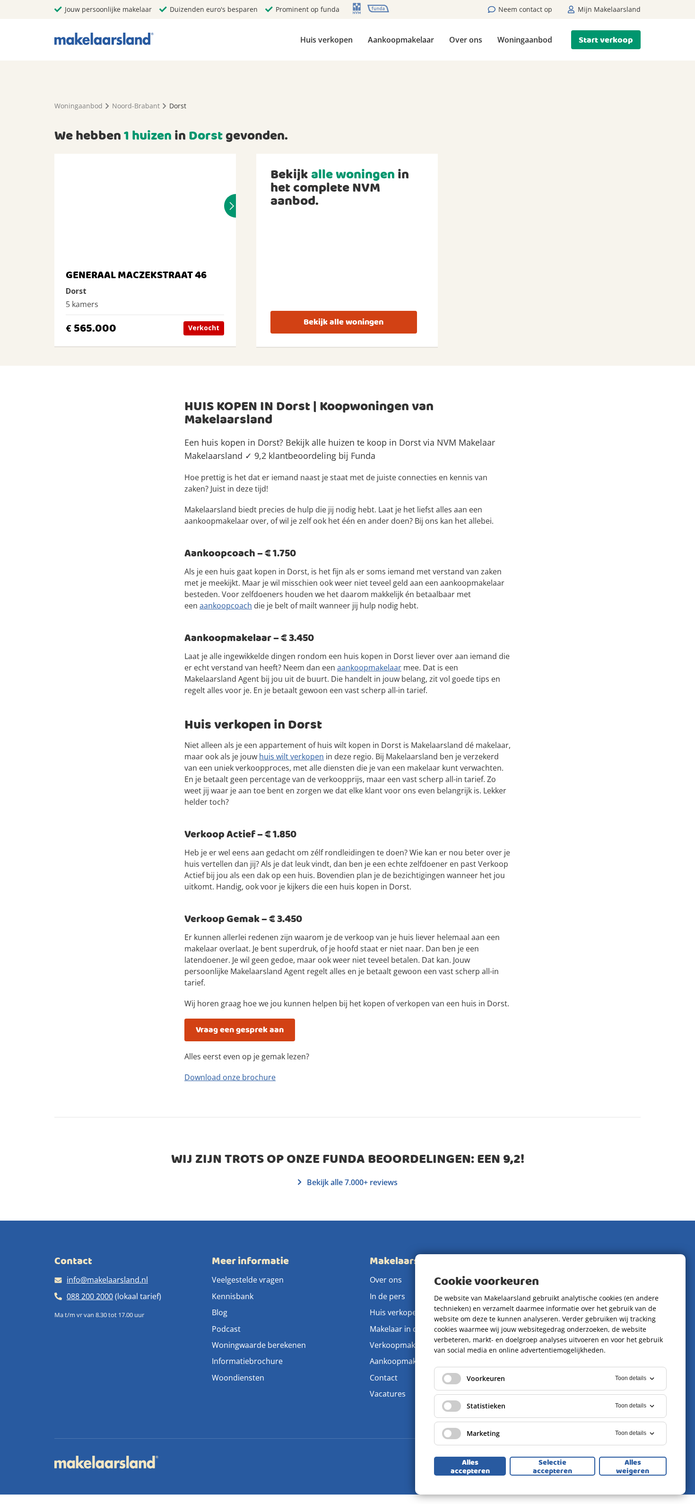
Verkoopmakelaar (401, 1345)
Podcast (226, 1329)
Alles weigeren (632, 1466)
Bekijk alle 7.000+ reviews (351, 1182)
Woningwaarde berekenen (259, 1345)
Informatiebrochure (247, 1361)
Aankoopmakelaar (401, 39)
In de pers (387, 1296)
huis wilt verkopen (291, 756)
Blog (219, 1312)
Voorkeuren (486, 1378)
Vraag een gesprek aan (240, 1029)
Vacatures (388, 1394)
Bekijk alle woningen (343, 322)
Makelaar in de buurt (407, 1329)
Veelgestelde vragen (248, 1280)
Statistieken (486, 1405)
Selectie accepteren (552, 1466)
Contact (384, 1377)
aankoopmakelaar (369, 667)
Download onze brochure (230, 1077)
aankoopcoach (226, 605)
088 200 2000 (90, 1296)
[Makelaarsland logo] (104, 39)
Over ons (465, 39)
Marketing (483, 1433)
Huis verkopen (326, 39)
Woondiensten (238, 1377)
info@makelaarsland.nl (107, 1280)
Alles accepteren (470, 1466)
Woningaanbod (524, 39)
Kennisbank (232, 1296)
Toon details (630, 1378)
